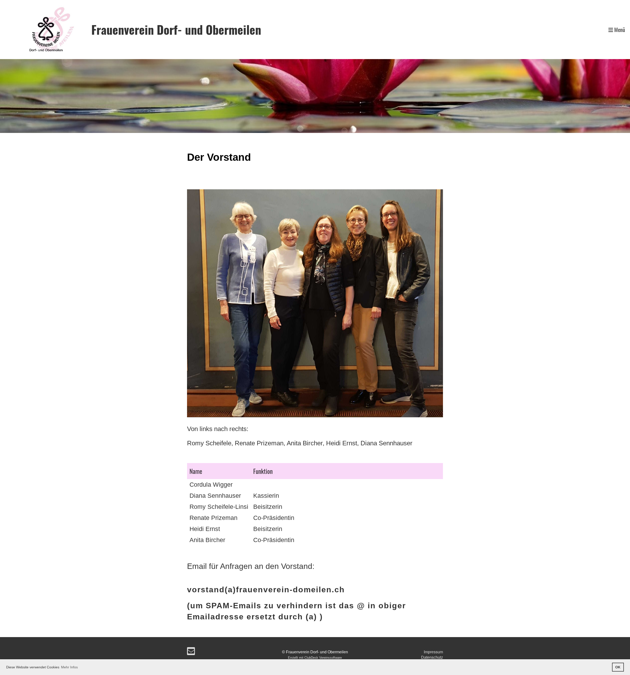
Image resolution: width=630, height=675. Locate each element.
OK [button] (617, 667)
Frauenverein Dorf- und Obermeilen (176, 29)
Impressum (433, 652)
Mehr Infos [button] (69, 667)
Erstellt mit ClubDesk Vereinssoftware (315, 657)
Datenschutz (432, 657)
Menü (619, 29)
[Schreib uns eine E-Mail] (191, 652)
